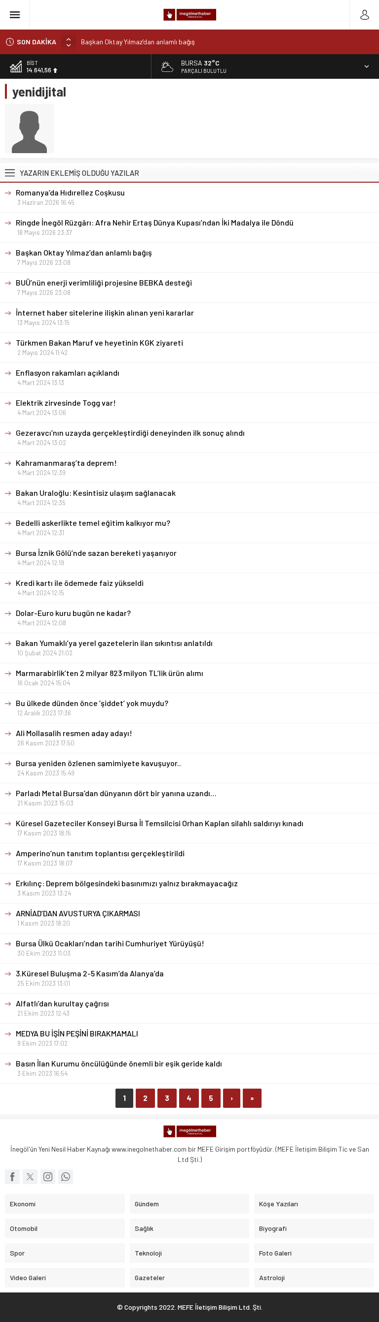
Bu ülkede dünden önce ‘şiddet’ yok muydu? (93, 703)
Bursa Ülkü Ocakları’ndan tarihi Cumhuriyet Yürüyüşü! (110, 943)
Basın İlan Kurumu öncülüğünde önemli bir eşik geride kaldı (119, 1063)
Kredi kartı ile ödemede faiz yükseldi (80, 582)
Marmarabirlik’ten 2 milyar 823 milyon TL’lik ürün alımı (109, 672)
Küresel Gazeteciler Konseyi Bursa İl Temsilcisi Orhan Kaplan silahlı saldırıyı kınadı (159, 823)
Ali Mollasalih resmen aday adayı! (74, 733)
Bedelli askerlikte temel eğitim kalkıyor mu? (93, 522)
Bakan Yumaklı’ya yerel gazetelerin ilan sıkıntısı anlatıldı (115, 642)
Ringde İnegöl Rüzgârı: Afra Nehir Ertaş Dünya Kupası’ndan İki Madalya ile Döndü (155, 222)
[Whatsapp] (65, 1176)
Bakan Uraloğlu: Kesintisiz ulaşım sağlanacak (96, 492)
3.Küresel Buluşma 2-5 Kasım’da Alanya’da (90, 973)
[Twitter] (30, 1176)
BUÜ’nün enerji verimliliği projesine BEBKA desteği (104, 282)
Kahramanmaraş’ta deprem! (66, 462)
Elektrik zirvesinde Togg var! (66, 402)
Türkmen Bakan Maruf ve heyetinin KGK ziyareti (100, 342)
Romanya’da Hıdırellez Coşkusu (70, 192)
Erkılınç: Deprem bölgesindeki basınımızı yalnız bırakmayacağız (127, 883)
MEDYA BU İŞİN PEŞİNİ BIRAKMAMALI (77, 1033)
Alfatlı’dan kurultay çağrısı (62, 1003)
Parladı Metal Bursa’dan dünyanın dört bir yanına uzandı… (116, 793)
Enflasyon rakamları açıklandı (67, 372)
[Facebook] (12, 1176)
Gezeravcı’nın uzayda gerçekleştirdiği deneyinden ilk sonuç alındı (130, 432)
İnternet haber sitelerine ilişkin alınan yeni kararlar (105, 312)
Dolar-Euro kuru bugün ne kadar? (73, 612)
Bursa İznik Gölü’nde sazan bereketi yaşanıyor (96, 552)
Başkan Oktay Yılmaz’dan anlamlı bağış (138, 41)
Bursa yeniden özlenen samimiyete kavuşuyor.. (98, 763)
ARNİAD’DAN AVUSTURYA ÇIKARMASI (78, 913)
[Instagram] (47, 1176)
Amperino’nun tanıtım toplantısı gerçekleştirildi (100, 853)
